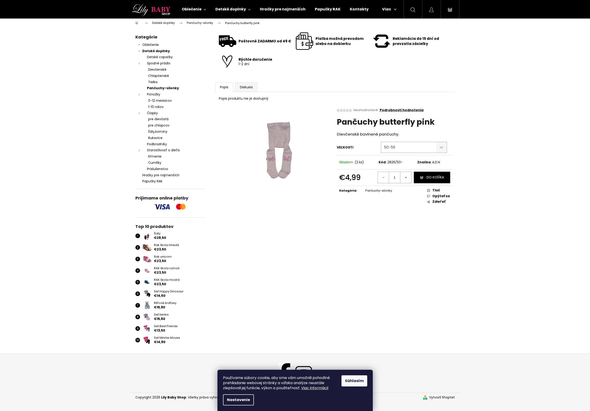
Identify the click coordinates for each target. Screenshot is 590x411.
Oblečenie (150, 44)
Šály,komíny (157, 131)
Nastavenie (238, 399)
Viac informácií (314, 388)
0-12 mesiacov (160, 100)
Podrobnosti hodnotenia (402, 110)
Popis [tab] (224, 87)
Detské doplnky (156, 51)
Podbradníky (157, 144)
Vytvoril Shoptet (442, 397)
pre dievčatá (158, 119)
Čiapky (152, 113)
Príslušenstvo (157, 169)
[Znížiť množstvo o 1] (383, 177)
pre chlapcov (158, 125)
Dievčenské (157, 69)
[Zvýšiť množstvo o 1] (405, 177)
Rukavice (155, 138)
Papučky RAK (152, 181)
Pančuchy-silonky (163, 88)
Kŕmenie (155, 156)
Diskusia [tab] (246, 87)
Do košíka (435, 177)
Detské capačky (160, 57)
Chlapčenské (158, 75)
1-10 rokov (156, 106)
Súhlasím (354, 380)
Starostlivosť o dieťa (163, 150)
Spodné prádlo (158, 63)
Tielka (152, 82)
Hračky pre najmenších (160, 175)
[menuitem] (194, 9)
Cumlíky (154, 162)
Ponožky (153, 94)
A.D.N (436, 162)
